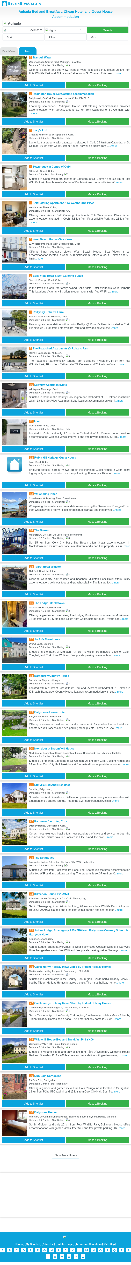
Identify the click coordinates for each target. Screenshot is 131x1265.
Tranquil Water (42, 57)
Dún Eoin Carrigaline (47, 1075)
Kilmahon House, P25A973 (51, 894)
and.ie (24, 3)
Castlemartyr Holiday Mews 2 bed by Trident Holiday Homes (72, 966)
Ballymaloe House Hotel (49, 712)
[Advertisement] (65, 1195)
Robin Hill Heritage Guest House (55, 457)
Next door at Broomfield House (54, 748)
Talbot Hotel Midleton (48, 566)
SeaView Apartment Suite (50, 384)
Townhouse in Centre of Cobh (52, 166)
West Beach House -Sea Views (52, 239)
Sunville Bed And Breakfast (52, 785)
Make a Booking (97, 85)
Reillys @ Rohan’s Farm (48, 312)
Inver (37, 421)
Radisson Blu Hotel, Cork (50, 821)
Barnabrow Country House (51, 675)
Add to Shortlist (33, 85)
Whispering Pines (45, 494)
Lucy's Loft (40, 130)
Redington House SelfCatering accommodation (63, 93)
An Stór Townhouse (47, 639)
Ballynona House (45, 1112)
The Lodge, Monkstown (49, 603)
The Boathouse (44, 857)
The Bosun (41, 530)
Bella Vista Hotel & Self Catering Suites (58, 275)
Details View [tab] (9, 51)
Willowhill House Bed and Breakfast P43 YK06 (64, 1039)
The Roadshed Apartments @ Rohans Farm (61, 348)
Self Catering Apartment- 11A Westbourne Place (63, 203)
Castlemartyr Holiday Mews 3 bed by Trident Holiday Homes (72, 1003)
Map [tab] (27, 51)
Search (107, 30)
